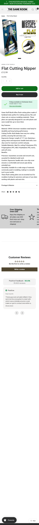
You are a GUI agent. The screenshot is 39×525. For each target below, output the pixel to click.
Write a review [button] (19, 269)
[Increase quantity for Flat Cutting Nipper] (9, 81)
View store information (15, 106)
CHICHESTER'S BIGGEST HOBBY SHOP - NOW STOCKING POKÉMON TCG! (19, 3)
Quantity (4, 77)
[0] (36, 9)
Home (3, 16)
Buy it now (19, 95)
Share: (3, 191)
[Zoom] (36, 21)
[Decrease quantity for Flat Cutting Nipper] (3, 81)
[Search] (32, 9)
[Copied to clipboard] (19, 192)
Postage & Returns (8, 185)
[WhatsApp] (16, 192)
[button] (9, 306)
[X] (10, 192)
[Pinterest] (13, 192)
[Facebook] (8, 192)
